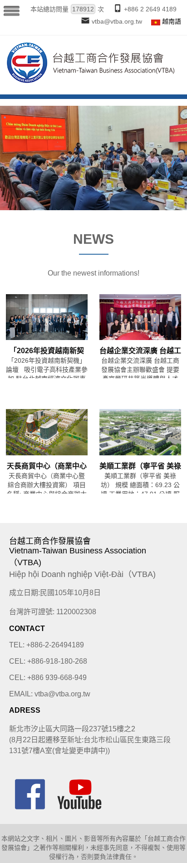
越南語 (171, 21)
